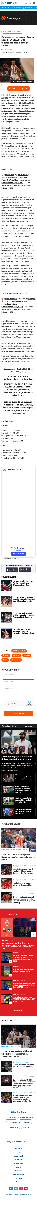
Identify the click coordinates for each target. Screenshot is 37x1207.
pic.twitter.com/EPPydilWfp (12, 307)
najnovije (18, 1149)
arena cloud (18, 1156)
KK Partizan (14, 1127)
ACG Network (18, 1163)
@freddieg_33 (19, 293)
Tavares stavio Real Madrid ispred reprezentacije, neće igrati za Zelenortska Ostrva (16, 1054)
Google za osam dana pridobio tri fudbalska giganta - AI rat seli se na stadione (23, 789)
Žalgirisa (4, 98)
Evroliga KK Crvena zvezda (12, 32)
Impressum (18, 1160)
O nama (18, 1167)
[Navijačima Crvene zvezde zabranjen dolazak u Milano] (6, 883)
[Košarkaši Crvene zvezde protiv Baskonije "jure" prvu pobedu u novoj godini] (18, 840)
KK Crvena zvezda (19, 651)
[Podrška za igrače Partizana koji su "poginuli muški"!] (6, 971)
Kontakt (18, 1182)
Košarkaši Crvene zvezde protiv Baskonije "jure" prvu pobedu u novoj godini (18, 857)
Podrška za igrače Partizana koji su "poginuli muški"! (23, 970)
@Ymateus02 (9, 175)
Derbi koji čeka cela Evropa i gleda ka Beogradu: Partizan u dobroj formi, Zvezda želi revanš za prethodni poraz (24, 599)
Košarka (27, 655)
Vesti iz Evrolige (7, 1047)
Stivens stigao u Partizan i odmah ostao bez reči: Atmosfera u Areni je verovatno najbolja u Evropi (23, 1098)
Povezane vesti (8, 577)
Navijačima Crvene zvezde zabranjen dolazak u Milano (23, 884)
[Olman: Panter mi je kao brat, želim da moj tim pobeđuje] (6, 1066)
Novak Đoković (25, 1118)
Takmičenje (16, 660)
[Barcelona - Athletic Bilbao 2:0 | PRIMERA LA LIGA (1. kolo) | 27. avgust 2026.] (18, 927)
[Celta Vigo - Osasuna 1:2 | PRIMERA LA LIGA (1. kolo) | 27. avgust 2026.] (6, 999)
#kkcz (24, 177)
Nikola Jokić (11, 1118)
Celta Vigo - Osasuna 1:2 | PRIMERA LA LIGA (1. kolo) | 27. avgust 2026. (24, 999)
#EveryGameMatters (22, 180)
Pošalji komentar (18, 713)
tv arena (10, 1195)
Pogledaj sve (29, 726)
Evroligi (22, 146)
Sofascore (15, 558)
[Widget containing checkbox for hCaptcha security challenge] (18, 703)
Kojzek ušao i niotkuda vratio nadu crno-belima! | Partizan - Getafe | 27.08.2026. (24, 985)
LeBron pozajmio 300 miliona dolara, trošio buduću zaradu (16, 758)
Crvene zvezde (14, 95)
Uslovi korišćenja (18, 1175)
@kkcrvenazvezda (10, 299)
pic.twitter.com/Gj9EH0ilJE (12, 183)
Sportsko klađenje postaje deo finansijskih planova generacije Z (23, 811)
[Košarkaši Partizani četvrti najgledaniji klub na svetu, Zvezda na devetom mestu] (6, 869)
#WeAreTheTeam (7, 180)
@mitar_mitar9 (22, 175)
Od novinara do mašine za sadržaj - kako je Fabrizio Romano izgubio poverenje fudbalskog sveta (24, 778)
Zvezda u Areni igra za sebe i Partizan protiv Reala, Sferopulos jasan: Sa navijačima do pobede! (23, 583)
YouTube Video (10, 914)
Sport (5, 660)
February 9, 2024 (7, 188)
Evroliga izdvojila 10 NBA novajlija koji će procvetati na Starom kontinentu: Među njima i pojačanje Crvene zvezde (24, 1084)
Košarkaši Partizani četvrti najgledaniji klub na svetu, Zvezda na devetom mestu (23, 871)
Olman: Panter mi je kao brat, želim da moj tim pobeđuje (24, 1066)
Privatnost (18, 1171)
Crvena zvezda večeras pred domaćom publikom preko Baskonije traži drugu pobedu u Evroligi (24, 900)
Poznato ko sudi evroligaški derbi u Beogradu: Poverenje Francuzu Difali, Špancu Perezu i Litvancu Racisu (23, 615)
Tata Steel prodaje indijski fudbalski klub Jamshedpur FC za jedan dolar (24, 800)
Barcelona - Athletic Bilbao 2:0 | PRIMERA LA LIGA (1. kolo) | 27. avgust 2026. (18, 946)
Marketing (18, 1178)
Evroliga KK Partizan (20, 1062)
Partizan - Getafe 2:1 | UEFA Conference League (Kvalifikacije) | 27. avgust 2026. (23, 958)
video (18, 1152)
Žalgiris (5, 655)
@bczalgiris (31, 299)
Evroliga (16, 655)
